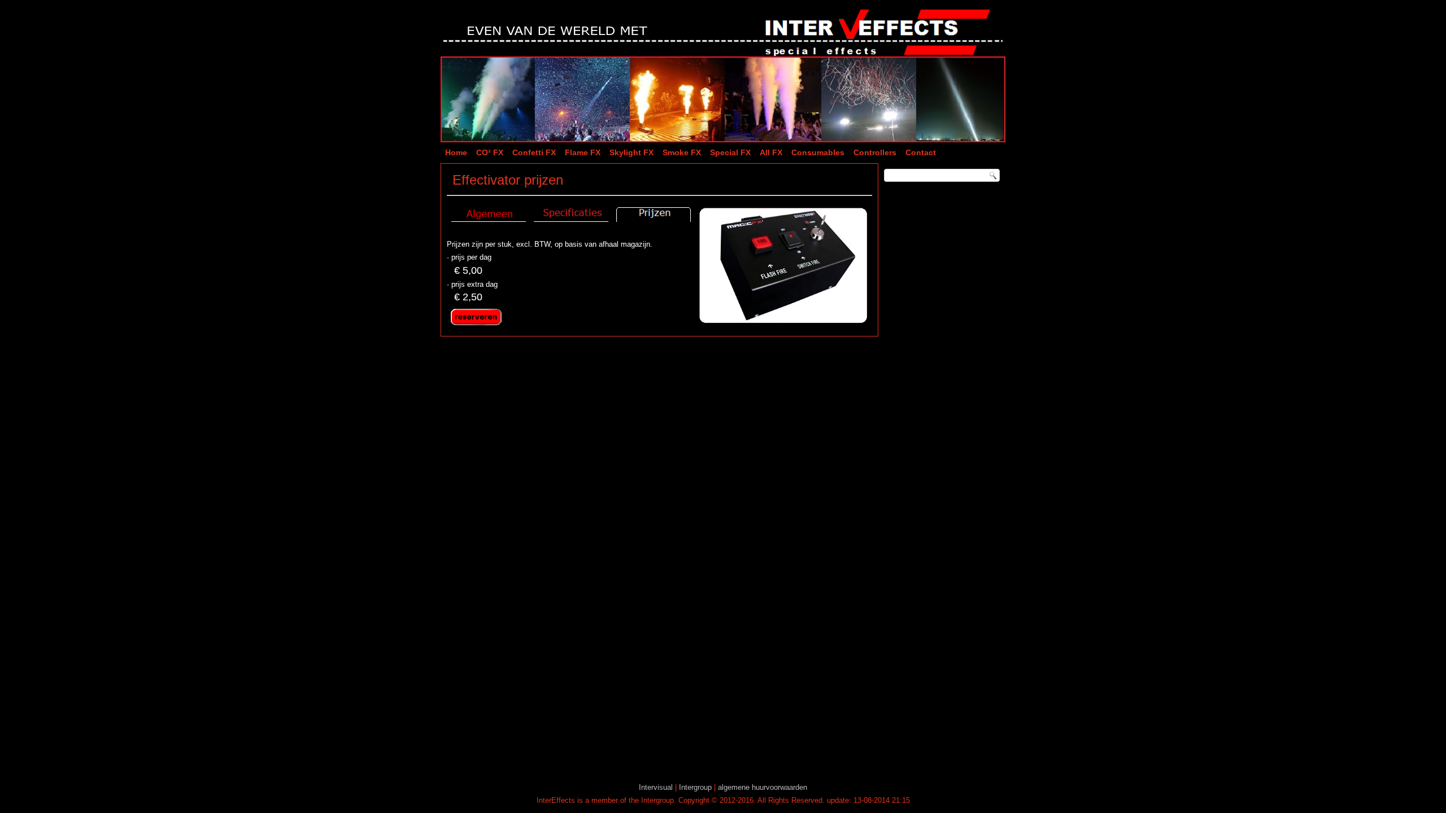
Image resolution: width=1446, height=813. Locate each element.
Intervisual (656, 787)
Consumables (817, 152)
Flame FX (582, 152)
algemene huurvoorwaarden (762, 787)
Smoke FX (682, 152)
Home (456, 152)
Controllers (874, 152)
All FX (771, 152)
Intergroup (695, 787)
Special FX (730, 152)
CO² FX (489, 152)
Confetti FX (534, 152)
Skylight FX (631, 152)
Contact (920, 152)
